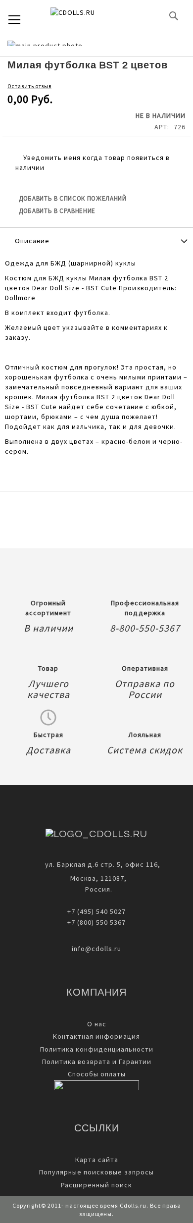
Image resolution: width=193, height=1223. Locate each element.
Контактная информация (96, 1036)
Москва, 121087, (96, 878)
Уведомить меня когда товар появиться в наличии (92, 162)
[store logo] (89, 15)
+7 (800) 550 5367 (96, 922)
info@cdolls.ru (96, 948)
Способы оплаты (97, 1073)
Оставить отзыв (29, 86)
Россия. (96, 889)
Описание (32, 240)
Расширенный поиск (96, 1184)
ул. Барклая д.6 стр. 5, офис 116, (102, 864)
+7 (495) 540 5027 (96, 911)
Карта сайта (96, 1159)
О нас (96, 1023)
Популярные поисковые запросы (96, 1172)
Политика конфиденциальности (96, 1049)
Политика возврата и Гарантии (96, 1061)
